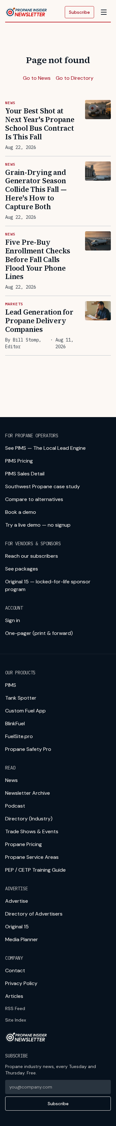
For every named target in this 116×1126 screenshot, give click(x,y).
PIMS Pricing (19, 460)
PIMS (10, 685)
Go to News (37, 78)
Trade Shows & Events (31, 831)
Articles (14, 996)
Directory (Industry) (29, 818)
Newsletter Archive (27, 793)
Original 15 (17, 926)
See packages (21, 568)
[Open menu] (104, 12)
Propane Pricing (23, 844)
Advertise (16, 901)
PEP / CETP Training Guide (35, 870)
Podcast (15, 805)
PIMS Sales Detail (24, 473)
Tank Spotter (20, 698)
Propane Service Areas (32, 857)
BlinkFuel (15, 723)
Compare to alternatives (34, 499)
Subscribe (79, 12)
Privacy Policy (21, 983)
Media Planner (21, 939)
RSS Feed (15, 1008)
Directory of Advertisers (34, 913)
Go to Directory (74, 78)
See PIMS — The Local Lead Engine (45, 448)
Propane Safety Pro (28, 749)
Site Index (15, 1020)
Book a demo (20, 512)
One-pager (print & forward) (39, 633)
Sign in (12, 620)
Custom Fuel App (25, 710)
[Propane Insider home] (26, 12)
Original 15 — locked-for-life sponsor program (48, 585)
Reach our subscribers (31, 556)
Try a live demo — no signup (38, 525)
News (11, 780)
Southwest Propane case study (42, 486)
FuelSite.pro (19, 736)
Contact (15, 970)
